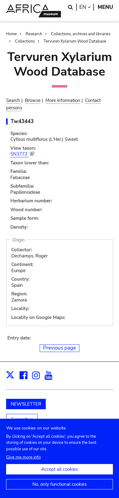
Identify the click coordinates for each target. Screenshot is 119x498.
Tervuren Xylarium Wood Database (75, 41)
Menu (105, 7)
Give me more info (23, 457)
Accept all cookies (59, 469)
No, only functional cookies (59, 484)
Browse (33, 100)
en (86, 7)
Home (11, 34)
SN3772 (19, 154)
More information (62, 100)
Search (13, 100)
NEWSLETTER (26, 404)
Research (34, 34)
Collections (25, 41)
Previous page (59, 347)
